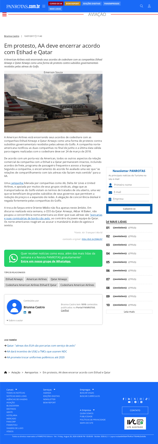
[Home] (5, 372)
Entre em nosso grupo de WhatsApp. (46, 261)
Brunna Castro (11, 36)
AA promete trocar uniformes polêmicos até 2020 (35, 357)
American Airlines (37, 279)
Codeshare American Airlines (77, 285)
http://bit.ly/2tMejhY (92, 239)
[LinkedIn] (25, 312)
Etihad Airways (14, 279)
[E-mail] (29, 312)
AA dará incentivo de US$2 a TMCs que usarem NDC (36, 351)
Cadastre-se (129, 208)
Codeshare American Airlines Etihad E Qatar (31, 285)
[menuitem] (90, 6)
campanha (17, 183)
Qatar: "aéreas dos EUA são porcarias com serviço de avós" (41, 345)
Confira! (65, 310)
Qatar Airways (59, 279)
